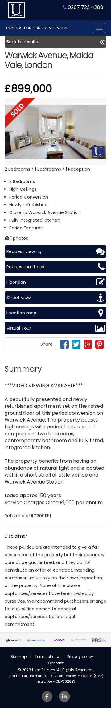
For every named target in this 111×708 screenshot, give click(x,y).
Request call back (25, 267)
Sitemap (18, 656)
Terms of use (47, 656)
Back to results (22, 42)
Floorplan (16, 282)
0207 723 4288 (85, 7)
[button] (101, 103)
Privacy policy (80, 656)
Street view (18, 297)
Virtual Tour (18, 328)
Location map (21, 313)
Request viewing (23, 251)
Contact (56, 663)
